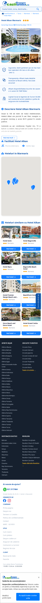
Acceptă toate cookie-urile (28, 596)
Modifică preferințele (6, 597)
